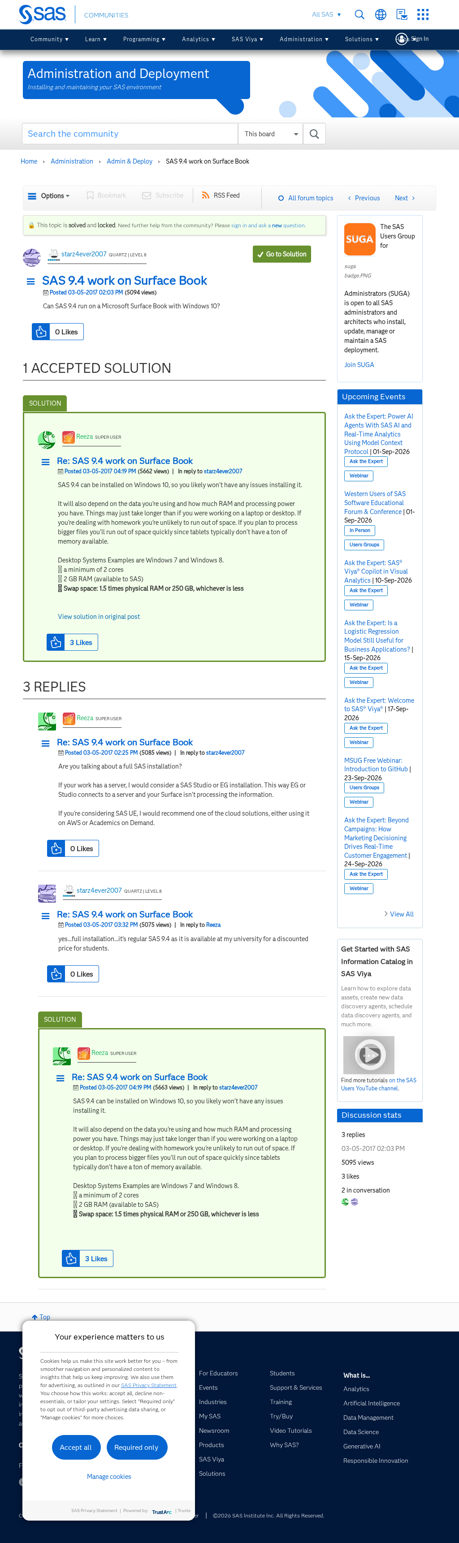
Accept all (76, 1447)
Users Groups (364, 545)
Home (29, 161)
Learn (93, 39)
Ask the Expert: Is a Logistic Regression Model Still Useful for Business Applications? (377, 636)
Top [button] (44, 1317)
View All (402, 914)
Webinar (359, 476)
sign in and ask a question (268, 225)
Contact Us (401, 14)
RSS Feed (227, 195)
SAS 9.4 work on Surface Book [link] (207, 161)
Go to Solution (286, 254)
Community (46, 39)
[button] (33, 282)
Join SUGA (359, 365)
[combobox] (174, 133)
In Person (360, 530)
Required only (136, 1447)
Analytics (195, 39)
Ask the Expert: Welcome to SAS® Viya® (379, 704)
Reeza (84, 436)
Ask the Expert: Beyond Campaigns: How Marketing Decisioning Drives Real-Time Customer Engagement (376, 837)
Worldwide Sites (380, 14)
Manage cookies (109, 1477)
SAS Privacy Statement (149, 1385)
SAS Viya (244, 39)
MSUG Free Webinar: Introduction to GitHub (376, 765)
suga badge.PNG (357, 271)
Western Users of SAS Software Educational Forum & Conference (375, 502)
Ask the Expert (366, 461)
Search (359, 14)
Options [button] (52, 196)
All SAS (322, 14)
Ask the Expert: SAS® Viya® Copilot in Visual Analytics (376, 571)
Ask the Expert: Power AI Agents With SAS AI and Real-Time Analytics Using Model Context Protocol (378, 433)
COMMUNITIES (106, 15)
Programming (141, 39)
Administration (301, 39)
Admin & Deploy (129, 161)
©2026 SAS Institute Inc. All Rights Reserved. (269, 1515)
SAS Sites (423, 14)
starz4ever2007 (84, 254)
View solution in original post (99, 617)
